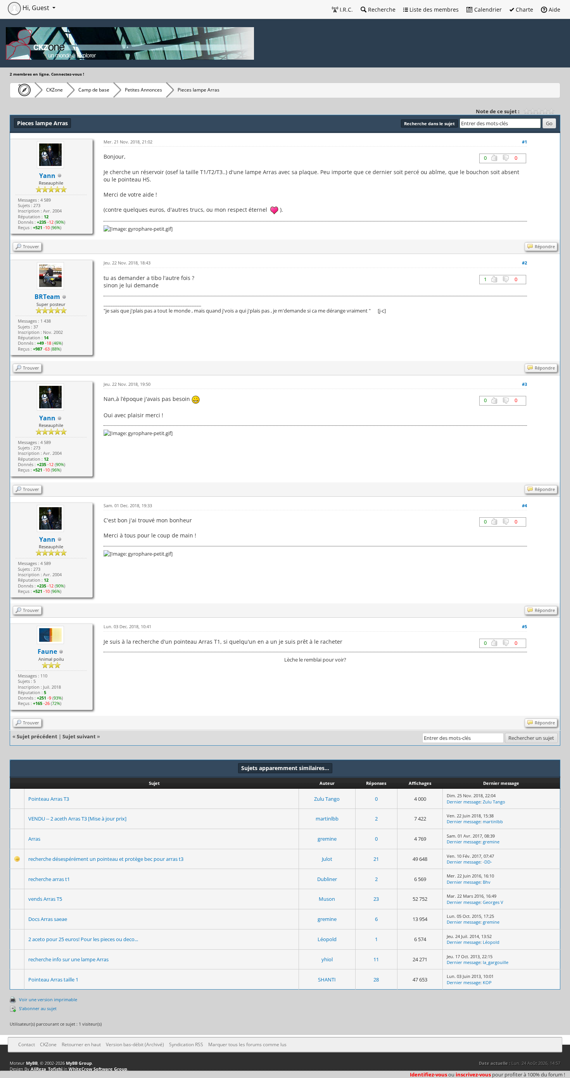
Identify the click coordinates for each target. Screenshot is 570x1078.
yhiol (327, 959)
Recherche (381, 9)
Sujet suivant (79, 736)
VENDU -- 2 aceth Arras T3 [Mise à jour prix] (77, 818)
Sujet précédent (37, 736)
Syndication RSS (186, 1044)
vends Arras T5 (45, 898)
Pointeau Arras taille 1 (53, 979)
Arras (34, 838)
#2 (524, 263)
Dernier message (463, 802)
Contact (26, 1044)
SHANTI (327, 979)
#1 (524, 142)
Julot (327, 858)
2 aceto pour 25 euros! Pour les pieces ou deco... (83, 939)
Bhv (487, 882)
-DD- (487, 862)
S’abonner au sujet (38, 1008)
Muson (327, 898)
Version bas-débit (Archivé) (135, 1044)
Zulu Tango (327, 798)
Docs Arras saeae (47, 919)
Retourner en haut (81, 1044)
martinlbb (327, 818)
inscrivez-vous (473, 1074)
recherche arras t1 (49, 879)
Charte (523, 9)
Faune (47, 651)
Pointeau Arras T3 (48, 798)
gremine (327, 838)
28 (376, 979)
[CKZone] (22, 90)
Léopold (327, 939)
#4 (524, 505)
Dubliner (327, 879)
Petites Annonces (143, 89)
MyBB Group (79, 1063)
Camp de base (93, 89)
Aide (553, 9)
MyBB (32, 1063)
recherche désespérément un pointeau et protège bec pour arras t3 (105, 858)
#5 (524, 626)
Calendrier (487, 9)
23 (376, 898)
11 (376, 959)
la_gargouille (495, 962)
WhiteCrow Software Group (98, 1069)
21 (376, 858)
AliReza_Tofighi (46, 1069)
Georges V (493, 902)
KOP (487, 982)
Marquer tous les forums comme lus (247, 1044)
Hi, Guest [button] (36, 7)
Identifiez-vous (428, 1074)
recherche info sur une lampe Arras (68, 959)
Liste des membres (433, 9)
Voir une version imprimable (48, 999)
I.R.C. (345, 9)
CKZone (54, 89)
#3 (524, 384)
